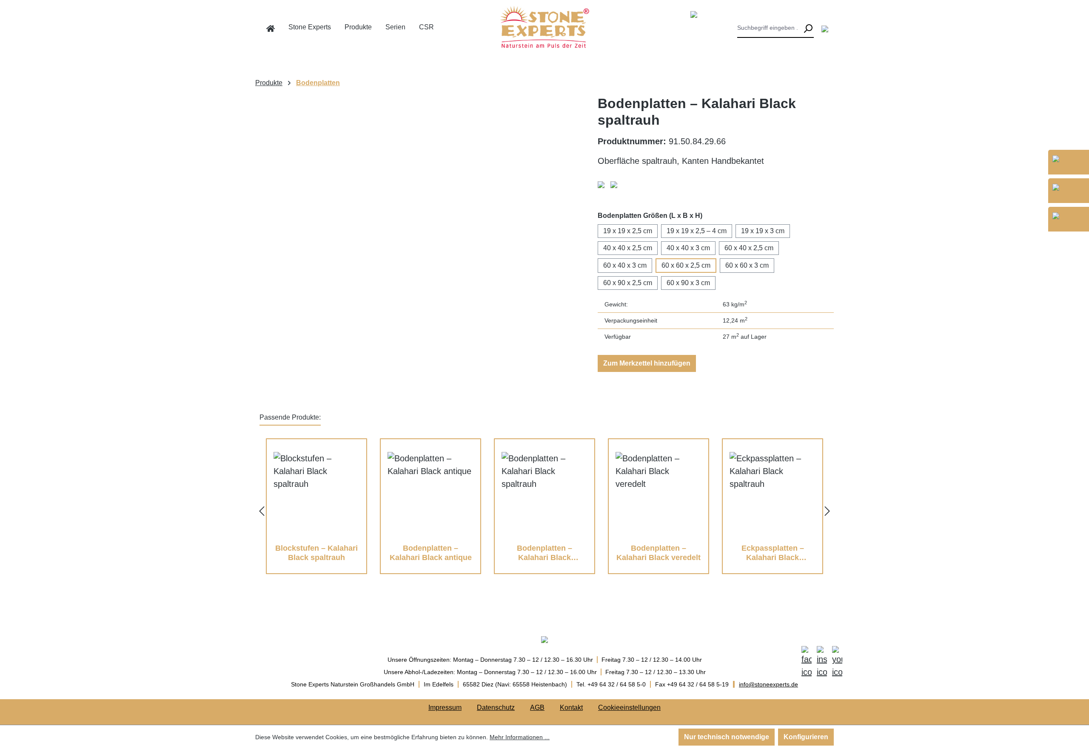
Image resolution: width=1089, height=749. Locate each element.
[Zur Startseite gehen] (544, 27)
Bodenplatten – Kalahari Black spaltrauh (544, 553)
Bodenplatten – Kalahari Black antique (431, 553)
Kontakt (571, 707)
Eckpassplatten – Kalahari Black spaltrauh (772, 553)
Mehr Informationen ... (520, 737)
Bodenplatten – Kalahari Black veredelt (658, 553)
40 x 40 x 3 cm (688, 248)
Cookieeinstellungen (629, 707)
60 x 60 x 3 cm (747, 265)
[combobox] (769, 28)
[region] (422, 244)
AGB (537, 707)
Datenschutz (496, 707)
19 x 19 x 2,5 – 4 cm (697, 230)
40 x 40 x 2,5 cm (627, 248)
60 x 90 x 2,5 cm (627, 282)
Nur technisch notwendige (726, 736)
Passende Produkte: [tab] (290, 417)
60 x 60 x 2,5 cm (685, 265)
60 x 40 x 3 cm (625, 265)
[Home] (270, 28)
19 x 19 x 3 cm (762, 230)
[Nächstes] (827, 510)
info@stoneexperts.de (768, 684)
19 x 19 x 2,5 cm (627, 230)
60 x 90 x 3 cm (688, 282)
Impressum (445, 707)
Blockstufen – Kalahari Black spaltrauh (316, 553)
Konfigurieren (806, 736)
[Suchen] (808, 28)
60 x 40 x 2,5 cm (748, 248)
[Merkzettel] (825, 28)
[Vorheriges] (261, 510)
